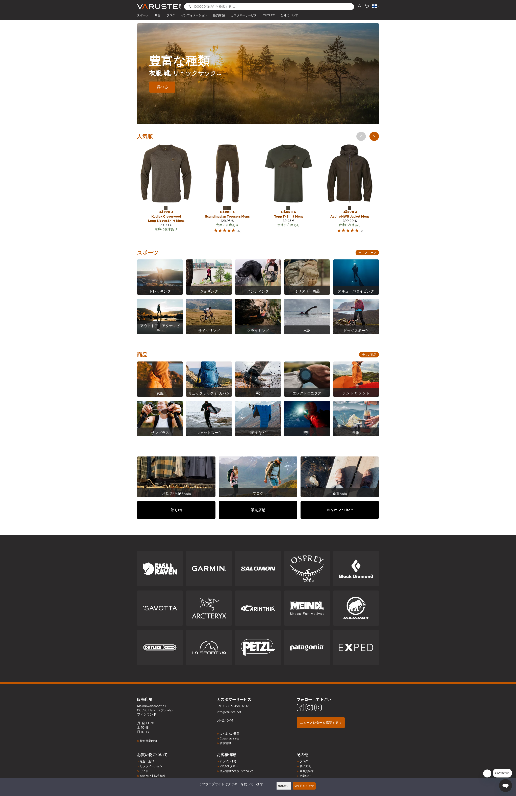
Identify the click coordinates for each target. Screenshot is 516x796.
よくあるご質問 (229, 733)
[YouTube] (318, 708)
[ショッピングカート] (367, 6)
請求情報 (225, 743)
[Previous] (361, 136)
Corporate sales (229, 738)
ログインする (228, 761)
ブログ (170, 15)
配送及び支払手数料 (152, 776)
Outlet (269, 15)
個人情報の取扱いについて (237, 771)
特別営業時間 (148, 741)
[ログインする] (359, 6)
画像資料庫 (307, 771)
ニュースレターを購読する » (320, 723)
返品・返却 (147, 761)
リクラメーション (151, 766)
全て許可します (304, 786)
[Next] (374, 136)
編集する (283, 786)
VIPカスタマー (229, 766)
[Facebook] (300, 708)
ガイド (144, 771)
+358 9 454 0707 (236, 706)
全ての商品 (369, 354)
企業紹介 (305, 776)
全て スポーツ (367, 252)
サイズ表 (305, 766)
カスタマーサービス (244, 15)
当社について (289, 15)
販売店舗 (219, 15)
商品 (157, 15)
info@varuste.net (229, 712)
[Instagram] (309, 708)
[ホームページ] (159, 6)
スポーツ (143, 15)
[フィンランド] (375, 6)
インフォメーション (194, 15)
